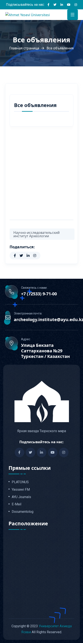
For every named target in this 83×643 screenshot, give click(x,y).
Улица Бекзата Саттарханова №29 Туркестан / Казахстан (45, 351)
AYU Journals (21, 497)
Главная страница (24, 48)
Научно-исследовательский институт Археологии (36, 234)
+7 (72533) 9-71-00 (39, 294)
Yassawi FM (21, 490)
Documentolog (22, 512)
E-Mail (16, 504)
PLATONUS (20, 482)
